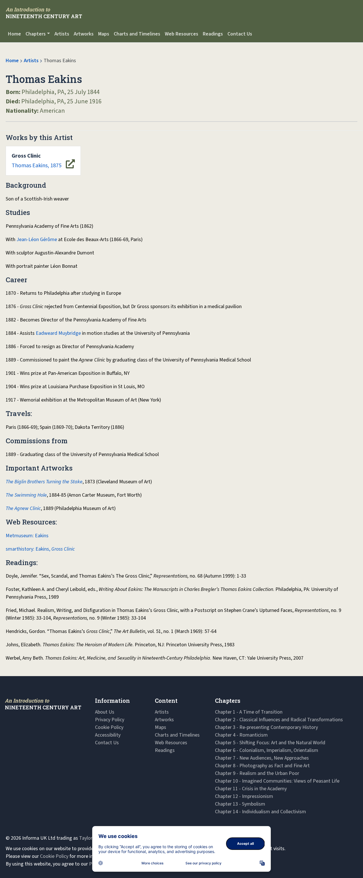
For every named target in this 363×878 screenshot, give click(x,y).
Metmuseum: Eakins (27, 535)
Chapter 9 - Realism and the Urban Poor (257, 773)
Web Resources (181, 33)
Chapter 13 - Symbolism (240, 804)
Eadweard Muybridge (58, 333)
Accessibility (108, 735)
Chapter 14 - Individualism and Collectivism (260, 811)
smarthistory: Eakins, (40, 549)
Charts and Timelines (137, 33)
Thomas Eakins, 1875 (37, 161)
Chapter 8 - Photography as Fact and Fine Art (262, 765)
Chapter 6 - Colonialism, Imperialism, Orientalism (266, 750)
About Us (104, 712)
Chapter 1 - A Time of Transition (248, 712)
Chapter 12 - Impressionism (244, 796)
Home (14, 33)
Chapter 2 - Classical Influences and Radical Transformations (279, 719)
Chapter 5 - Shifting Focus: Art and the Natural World (270, 742)
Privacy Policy (109, 719)
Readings (213, 33)
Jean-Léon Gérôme (36, 239)
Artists (61, 33)
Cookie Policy (109, 727)
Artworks (84, 33)
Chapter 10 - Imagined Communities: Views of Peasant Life (277, 781)
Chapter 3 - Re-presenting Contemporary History (266, 727)
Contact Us (239, 33)
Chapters (36, 33)
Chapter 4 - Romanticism (241, 735)
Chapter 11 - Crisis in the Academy (251, 788)
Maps (103, 33)
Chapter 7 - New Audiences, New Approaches (262, 758)
